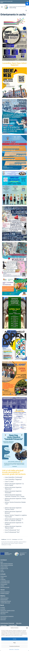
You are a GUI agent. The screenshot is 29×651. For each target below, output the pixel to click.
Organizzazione (3, 584)
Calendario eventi (4, 612)
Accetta (14, 639)
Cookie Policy (11, 649)
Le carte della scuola (5, 582)
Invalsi (1, 570)
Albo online (2, 613)
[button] (27, 3)
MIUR (1, 562)
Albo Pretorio (3, 618)
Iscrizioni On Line (4, 568)
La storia (2, 585)
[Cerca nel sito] (26, 11)
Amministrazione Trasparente (7, 623)
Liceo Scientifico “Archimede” (13, 477)
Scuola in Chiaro (4, 567)
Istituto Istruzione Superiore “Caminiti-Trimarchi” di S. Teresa (14, 495)
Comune (2, 571)
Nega (14, 642)
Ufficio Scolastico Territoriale (6, 565)
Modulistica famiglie (4, 587)
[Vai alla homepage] (6, 7)
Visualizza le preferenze (14, 646)
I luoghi (2, 577)
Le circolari (2, 609)
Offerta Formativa (4, 598)
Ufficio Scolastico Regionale (6, 563)
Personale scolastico (5, 592)
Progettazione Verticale (5, 601)
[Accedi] (27, 2)
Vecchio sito (3, 619)
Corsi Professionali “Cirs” (12, 530)
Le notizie (2, 607)
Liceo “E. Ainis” (9, 481)
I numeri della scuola (5, 581)
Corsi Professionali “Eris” (12, 532)
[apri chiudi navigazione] (2, 7)
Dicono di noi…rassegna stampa (7, 610)
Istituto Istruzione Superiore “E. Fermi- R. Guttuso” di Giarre (14, 519)
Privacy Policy (16, 649)
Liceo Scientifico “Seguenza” (13, 479)
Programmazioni (4, 599)
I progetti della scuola (5, 602)
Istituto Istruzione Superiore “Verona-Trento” (13, 508)
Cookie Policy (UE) (13, 625)
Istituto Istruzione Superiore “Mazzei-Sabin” (13, 527)
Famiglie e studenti (4, 593)
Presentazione (3, 576)
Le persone (2, 579)
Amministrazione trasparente (6, 616)
